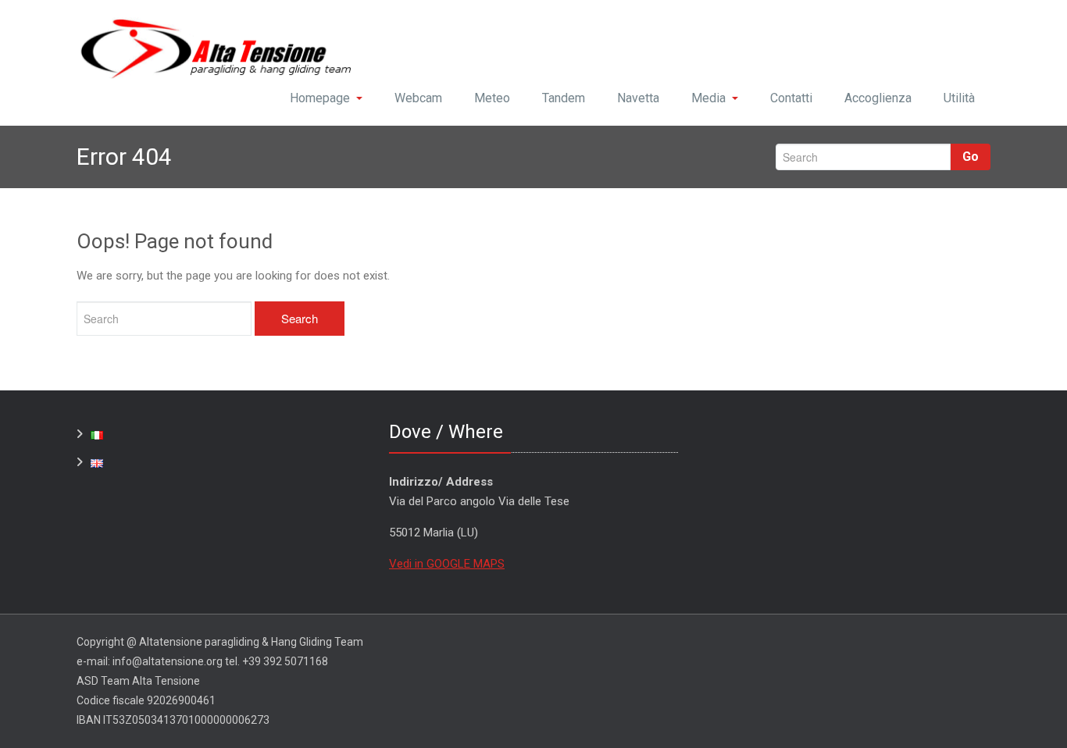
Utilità (959, 98)
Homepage (320, 98)
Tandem (563, 98)
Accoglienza (878, 98)
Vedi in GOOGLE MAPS (447, 564)
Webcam (418, 98)
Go (970, 156)
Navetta (638, 98)
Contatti (791, 98)
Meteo (492, 98)
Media (708, 98)
